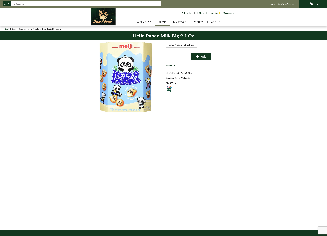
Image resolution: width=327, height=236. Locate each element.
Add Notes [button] (171, 65)
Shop (14, 29)
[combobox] (7, 3)
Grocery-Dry (24, 29)
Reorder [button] (187, 13)
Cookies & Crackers (51, 29)
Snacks (36, 29)
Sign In (272, 4)
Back (6, 29)
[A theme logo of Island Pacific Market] (103, 20)
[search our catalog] (13, 3)
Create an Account (286, 4)
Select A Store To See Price (181, 45)
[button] (201, 56)
